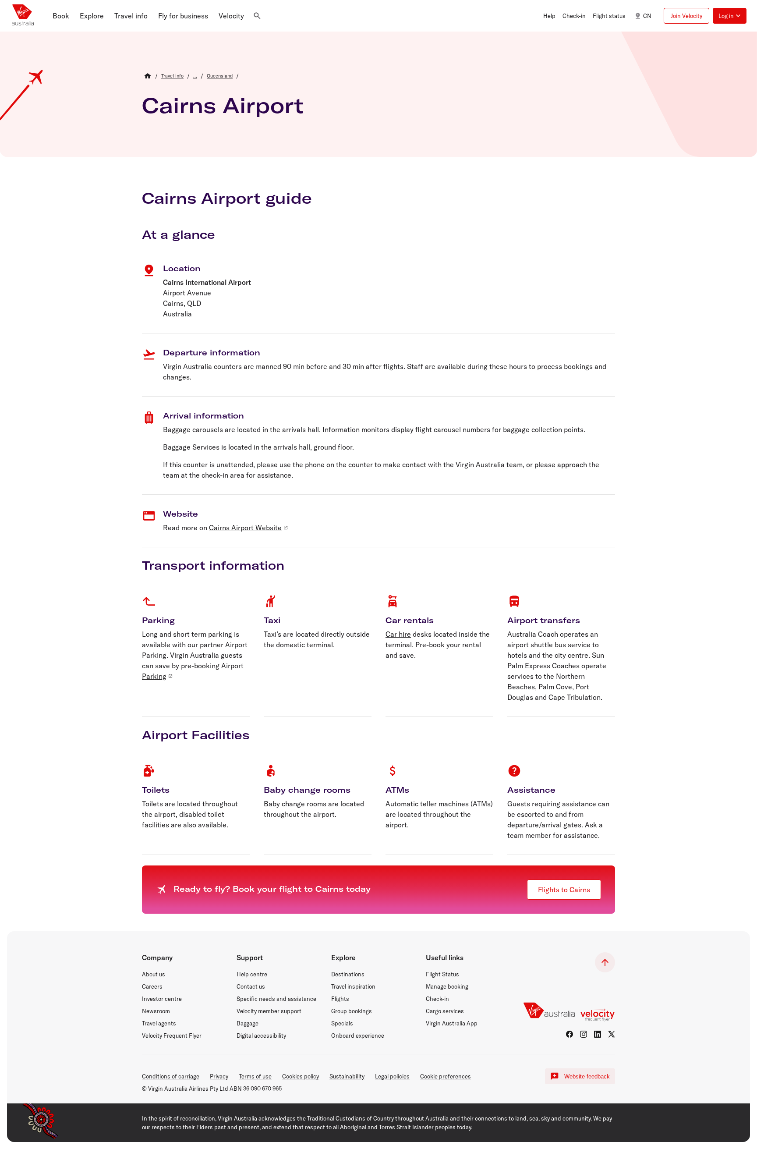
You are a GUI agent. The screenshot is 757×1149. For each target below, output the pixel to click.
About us (153, 974)
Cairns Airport (223, 105)
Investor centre (162, 998)
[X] (611, 1034)
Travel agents (159, 1023)
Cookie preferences (445, 1076)
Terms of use (255, 1076)
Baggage (247, 1023)
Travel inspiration (353, 986)
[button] (61, 16)
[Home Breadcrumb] (147, 76)
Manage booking (447, 986)
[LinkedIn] (597, 1034)
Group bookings (351, 1010)
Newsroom (156, 1010)
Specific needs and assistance (276, 998)
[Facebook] (569, 1034)
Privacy (219, 1076)
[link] (172, 76)
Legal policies (392, 1076)
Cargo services (445, 1010)
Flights (340, 998)
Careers (152, 986)
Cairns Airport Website (245, 527)
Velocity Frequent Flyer (172, 1035)
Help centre (252, 974)
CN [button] (647, 15)
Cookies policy (300, 1076)
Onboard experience (357, 1035)
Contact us (251, 986)
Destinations (347, 974)
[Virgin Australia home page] (23, 15)
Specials (342, 1023)
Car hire (398, 634)
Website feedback (587, 1076)
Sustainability (346, 1076)
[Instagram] (583, 1034)
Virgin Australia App (452, 1023)
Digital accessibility (261, 1035)
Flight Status (442, 974)
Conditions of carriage (170, 1076)
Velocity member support (269, 1010)
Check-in (437, 998)
